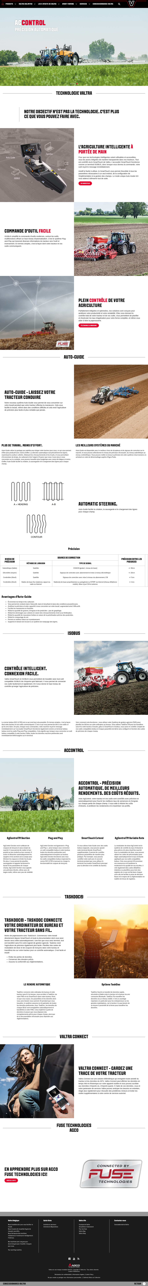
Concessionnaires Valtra (103, 4)
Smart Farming (68, 4)
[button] (71, 83)
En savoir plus (85, 183)
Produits (9, 4)
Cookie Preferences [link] (74, 1271)
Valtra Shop (82, 1233)
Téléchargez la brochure (89, 325)
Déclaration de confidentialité (63, 1274)
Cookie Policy (89, 1274)
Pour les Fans (83, 1229)
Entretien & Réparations (50, 1227)
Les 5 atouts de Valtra (47, 4)
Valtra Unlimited (25, 4)
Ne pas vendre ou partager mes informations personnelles (65, 1277)
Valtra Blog (82, 1231)
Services (83, 4)
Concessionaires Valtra (14, 1284)
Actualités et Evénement (86, 1227)
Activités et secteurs (49, 1224)
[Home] (3, 4)
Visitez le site (11, 1180)
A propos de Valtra (84, 1224)
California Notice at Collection (91, 1277)
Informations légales (78, 1274)
